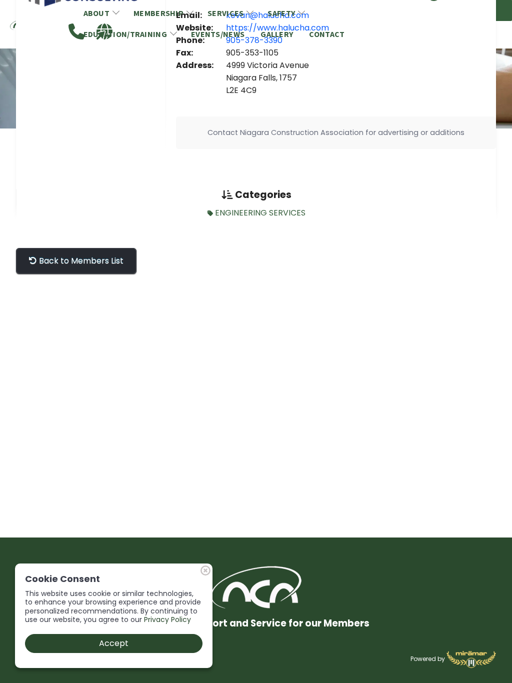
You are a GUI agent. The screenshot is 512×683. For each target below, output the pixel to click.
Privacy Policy (167, 619)
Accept (113, 643)
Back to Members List (80, 260)
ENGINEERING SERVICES (259, 212)
